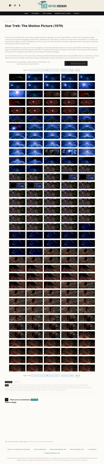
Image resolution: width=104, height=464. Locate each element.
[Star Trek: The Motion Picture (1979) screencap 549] (69, 89)
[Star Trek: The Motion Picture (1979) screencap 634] (69, 230)
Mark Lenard (76, 387)
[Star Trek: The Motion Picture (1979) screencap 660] (86, 272)
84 (62, 70)
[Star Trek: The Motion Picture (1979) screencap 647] (34, 255)
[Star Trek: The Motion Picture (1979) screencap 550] (86, 89)
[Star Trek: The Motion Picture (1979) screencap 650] (86, 255)
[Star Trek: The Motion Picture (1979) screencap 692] (34, 330)
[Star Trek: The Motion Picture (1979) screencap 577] (34, 139)
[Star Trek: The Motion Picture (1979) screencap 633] (52, 230)
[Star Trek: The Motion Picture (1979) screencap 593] (52, 164)
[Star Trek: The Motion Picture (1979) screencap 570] (86, 122)
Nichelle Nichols (86, 387)
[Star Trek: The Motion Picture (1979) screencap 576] (17, 139)
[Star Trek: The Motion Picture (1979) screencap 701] (17, 346)
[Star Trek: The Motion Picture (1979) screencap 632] (34, 230)
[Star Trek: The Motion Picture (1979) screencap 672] (34, 296)
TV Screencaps (91, 449)
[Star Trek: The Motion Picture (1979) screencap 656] (17, 272)
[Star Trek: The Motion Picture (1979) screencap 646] (17, 255)
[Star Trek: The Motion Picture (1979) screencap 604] (69, 180)
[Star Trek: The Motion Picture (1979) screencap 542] (34, 81)
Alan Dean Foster (15, 385)
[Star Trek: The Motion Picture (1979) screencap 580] (86, 139)
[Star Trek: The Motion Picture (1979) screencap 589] (69, 155)
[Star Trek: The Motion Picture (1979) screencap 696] (17, 338)
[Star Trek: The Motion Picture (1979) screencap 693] (52, 330)
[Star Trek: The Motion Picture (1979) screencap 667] (34, 288)
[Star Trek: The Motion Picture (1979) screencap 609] (69, 189)
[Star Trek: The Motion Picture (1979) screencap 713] (52, 363)
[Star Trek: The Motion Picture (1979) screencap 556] (17, 106)
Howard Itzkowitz (22, 387)
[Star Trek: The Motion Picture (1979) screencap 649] (69, 255)
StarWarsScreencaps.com (52, 453)
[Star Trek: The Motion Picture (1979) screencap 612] (34, 197)
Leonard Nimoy (59, 387)
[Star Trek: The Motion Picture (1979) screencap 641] (17, 247)
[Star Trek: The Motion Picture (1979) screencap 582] (34, 147)
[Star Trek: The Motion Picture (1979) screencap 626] (17, 222)
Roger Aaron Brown (30, 390)
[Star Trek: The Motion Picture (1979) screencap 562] (34, 114)
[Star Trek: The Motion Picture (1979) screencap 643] (52, 247)
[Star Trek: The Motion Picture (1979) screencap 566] (17, 122)
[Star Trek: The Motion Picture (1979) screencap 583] (52, 147)
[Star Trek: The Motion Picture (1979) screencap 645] (86, 247)
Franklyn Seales (56, 385)
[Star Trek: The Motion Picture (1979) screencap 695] (86, 330)
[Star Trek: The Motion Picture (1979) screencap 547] (34, 89)
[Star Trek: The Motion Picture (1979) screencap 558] (52, 106)
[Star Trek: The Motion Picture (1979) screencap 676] (17, 305)
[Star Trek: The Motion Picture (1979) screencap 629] (69, 222)
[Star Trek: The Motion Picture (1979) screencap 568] (52, 122)
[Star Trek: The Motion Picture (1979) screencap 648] (52, 255)
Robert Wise (19, 390)
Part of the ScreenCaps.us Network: (19, 449)
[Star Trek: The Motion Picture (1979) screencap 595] (86, 164)
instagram (16, 5)
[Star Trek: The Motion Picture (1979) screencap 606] (17, 189)
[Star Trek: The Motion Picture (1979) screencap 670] (86, 288)
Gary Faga (65, 385)
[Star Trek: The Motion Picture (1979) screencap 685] (86, 313)
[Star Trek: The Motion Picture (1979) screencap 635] (86, 230)
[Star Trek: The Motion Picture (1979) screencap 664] (69, 280)
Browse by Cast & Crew (62, 13)
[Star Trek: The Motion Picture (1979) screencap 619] (69, 205)
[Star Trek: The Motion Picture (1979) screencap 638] (52, 238)
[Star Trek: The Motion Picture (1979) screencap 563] (52, 114)
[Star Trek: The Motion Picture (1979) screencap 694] (69, 330)
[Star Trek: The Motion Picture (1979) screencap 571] (17, 130)
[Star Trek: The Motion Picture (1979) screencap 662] (34, 280)
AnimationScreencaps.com (58, 449)
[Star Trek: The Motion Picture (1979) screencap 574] (69, 130)
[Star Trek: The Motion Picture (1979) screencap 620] (86, 205)
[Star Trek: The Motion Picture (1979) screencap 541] (17, 81)
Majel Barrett (68, 387)
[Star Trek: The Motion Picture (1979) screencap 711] (17, 363)
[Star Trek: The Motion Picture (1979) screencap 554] (69, 97)
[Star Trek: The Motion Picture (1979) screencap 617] (34, 205)
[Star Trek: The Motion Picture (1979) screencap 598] (52, 172)
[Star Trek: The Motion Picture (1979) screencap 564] (69, 114)
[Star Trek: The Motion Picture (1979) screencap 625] (86, 213)
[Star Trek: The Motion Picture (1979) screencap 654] (69, 263)
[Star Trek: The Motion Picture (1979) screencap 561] (17, 114)
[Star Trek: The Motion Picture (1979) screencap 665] (86, 280)
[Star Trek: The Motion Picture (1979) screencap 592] (34, 164)
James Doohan (33, 387)
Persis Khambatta (10, 390)
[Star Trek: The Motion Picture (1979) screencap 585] (86, 147)
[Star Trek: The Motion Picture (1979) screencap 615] (86, 197)
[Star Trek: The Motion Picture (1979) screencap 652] (34, 263)
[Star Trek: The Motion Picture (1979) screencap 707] (34, 355)
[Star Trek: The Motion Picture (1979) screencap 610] (86, 189)
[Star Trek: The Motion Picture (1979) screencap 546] (17, 89)
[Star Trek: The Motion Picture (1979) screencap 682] (34, 313)
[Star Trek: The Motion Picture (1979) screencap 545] (86, 81)
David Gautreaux (36, 385)
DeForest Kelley (46, 385)
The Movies (35, 13)
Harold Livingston (10, 387)
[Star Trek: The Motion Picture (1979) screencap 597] (34, 172)
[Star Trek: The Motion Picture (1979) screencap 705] (86, 346)
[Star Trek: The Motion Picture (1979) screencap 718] (52, 371)
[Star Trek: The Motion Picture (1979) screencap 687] (34, 321)
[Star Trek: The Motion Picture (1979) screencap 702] (34, 346)
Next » (67, 70)
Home (26, 13)
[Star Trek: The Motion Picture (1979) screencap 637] (34, 238)
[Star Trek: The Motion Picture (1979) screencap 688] (52, 321)
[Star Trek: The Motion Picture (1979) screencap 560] (86, 106)
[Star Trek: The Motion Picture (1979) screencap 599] (69, 172)
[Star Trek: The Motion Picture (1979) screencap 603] (52, 180)
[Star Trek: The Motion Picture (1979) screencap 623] (52, 213)
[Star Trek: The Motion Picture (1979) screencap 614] (69, 197)
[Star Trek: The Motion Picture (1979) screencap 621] (17, 213)
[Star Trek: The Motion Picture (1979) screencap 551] (17, 97)
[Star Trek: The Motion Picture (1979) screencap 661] (17, 280)
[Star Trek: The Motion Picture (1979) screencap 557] (34, 106)
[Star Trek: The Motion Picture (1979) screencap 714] (69, 363)
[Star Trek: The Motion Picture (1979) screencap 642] (34, 247)
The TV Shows (47, 13)
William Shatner (60, 390)
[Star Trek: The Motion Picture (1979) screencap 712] (34, 363)
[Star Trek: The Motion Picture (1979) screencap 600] (86, 172)
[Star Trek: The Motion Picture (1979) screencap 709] (69, 355)
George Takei (73, 385)
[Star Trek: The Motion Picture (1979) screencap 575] (86, 130)
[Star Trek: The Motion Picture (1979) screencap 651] (17, 263)
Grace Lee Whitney (83, 385)
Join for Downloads (40, 449)
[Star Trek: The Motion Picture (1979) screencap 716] (17, 371)
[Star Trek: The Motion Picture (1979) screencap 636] (17, 238)
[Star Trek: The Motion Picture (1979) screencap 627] (34, 222)
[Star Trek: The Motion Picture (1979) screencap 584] (69, 147)
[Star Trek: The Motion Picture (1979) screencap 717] (34, 371)
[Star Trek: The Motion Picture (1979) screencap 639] (69, 238)
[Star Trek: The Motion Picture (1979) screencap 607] (34, 189)
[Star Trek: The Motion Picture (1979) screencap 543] (52, 81)
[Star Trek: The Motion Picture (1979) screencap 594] (69, 164)
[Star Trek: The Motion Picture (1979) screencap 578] (52, 139)
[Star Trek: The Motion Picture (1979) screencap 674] (69, 296)
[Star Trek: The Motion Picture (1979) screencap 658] (52, 272)
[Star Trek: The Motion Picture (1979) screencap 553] (52, 97)
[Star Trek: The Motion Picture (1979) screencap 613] (52, 197)
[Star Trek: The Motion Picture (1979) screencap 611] (17, 197)
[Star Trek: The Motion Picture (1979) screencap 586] (17, 155)
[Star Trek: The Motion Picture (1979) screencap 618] (52, 205)
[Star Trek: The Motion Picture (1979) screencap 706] (17, 355)
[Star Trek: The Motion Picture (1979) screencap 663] (52, 280)
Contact (76, 13)
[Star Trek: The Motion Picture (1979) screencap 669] (69, 288)
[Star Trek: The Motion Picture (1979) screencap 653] (52, 263)
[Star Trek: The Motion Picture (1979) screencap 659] (69, 272)
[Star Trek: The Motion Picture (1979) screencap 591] (17, 164)
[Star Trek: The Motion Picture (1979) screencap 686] (17, 321)
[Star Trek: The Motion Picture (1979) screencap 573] (52, 130)
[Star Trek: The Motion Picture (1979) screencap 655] (86, 263)
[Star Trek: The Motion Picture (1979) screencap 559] (69, 106)
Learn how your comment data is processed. (40, 441)
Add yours (34, 399)
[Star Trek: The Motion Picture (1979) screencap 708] (52, 355)
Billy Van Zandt (25, 385)
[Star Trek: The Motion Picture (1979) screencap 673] (52, 296)
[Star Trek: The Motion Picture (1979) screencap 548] (52, 89)
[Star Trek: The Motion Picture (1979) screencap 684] (69, 313)
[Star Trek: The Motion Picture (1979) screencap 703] (52, 346)
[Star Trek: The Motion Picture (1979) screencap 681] (17, 313)
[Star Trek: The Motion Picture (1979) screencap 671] (17, 296)
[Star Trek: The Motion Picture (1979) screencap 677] (34, 305)
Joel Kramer (41, 387)
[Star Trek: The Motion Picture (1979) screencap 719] (69, 371)
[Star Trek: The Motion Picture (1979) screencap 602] (34, 180)
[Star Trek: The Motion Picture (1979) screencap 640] (86, 238)
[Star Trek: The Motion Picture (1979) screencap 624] (69, 213)
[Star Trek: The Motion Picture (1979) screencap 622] (34, 213)
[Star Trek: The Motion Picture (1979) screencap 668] (52, 288)
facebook (11, 5)
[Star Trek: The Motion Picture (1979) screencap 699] (69, 338)
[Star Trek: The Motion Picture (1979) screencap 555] (86, 97)
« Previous (35, 70)
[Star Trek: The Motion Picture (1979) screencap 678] (52, 305)
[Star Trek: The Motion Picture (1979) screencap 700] (86, 338)
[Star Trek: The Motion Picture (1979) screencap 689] (69, 321)
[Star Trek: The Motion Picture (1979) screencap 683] (52, 313)
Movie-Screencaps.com (77, 449)
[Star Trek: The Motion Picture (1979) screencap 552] (34, 97)
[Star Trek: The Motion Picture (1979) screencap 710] (86, 355)
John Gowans (50, 387)
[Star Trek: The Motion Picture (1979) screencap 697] (34, 338)
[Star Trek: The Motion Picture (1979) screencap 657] (34, 272)
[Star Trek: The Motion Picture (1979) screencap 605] (86, 180)
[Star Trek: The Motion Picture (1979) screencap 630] (86, 222)
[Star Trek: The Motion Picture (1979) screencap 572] (34, 130)
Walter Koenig (51, 390)
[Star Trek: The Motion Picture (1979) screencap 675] (86, 296)
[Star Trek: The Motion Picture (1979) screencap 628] (52, 222)
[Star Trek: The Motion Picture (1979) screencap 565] (86, 114)
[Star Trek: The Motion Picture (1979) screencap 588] (52, 155)
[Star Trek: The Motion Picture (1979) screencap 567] (34, 122)
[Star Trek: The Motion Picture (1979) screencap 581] (17, 147)
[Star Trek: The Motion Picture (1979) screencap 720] (86, 371)
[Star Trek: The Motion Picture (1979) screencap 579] (69, 139)
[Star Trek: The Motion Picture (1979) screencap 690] (86, 321)
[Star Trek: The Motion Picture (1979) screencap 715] (86, 363)
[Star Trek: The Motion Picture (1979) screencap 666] (17, 288)
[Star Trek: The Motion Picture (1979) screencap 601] (17, 180)
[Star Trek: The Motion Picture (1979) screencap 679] (69, 305)
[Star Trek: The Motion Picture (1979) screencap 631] (17, 230)
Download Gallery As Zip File (78, 63)
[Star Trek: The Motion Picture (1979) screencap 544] (69, 81)
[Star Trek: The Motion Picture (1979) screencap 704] (69, 346)
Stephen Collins (41, 390)
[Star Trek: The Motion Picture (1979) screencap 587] (34, 155)
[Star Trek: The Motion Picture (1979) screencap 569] (69, 122)
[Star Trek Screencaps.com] (52, 5)
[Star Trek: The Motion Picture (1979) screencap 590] (86, 155)
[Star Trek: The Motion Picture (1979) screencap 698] (52, 338)
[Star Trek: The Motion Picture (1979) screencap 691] (17, 330)
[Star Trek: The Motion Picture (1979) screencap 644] (69, 247)
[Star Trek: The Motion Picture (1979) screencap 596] (17, 172)
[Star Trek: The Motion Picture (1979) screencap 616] (17, 205)
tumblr (21, 5)
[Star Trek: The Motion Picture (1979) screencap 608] (52, 189)
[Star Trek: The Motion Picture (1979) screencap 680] (86, 305)
